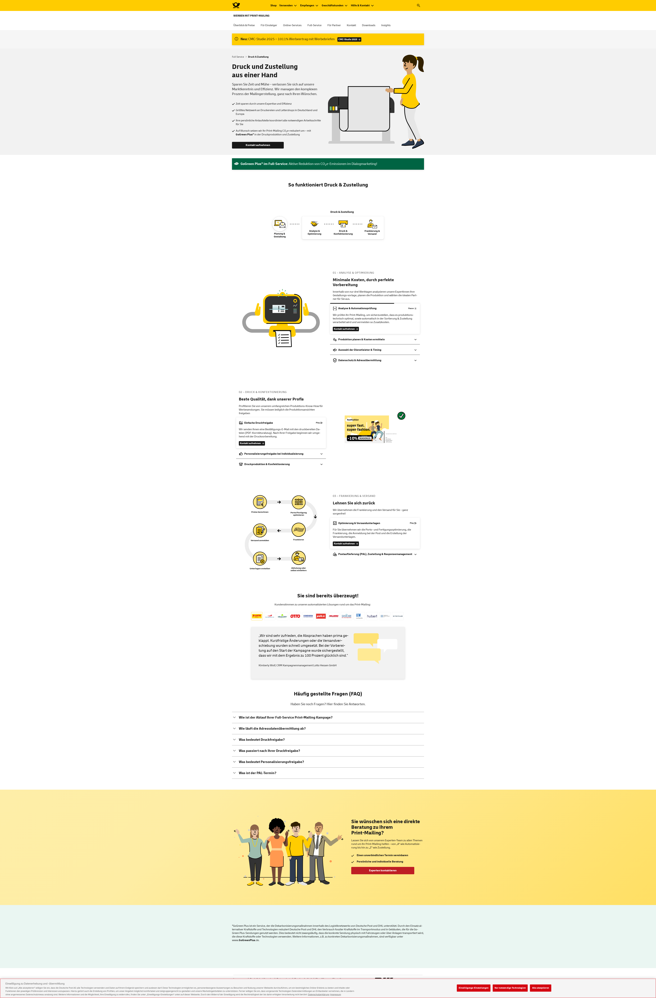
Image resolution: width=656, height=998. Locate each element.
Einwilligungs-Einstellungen (474, 988)
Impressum (335, 994)
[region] (328, 988)
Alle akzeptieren (540, 988)
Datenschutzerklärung (318, 994)
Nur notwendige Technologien (510, 988)
